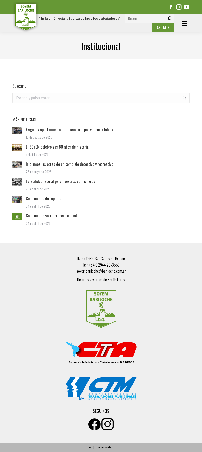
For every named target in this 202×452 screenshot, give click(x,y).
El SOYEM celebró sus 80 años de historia (57, 147)
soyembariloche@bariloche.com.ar (101, 271)
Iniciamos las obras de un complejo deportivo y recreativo (69, 164)
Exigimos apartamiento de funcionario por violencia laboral (70, 130)
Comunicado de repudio (43, 198)
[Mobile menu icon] (184, 23)
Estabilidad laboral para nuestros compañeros (60, 181)
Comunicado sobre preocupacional (51, 216)
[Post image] (17, 130)
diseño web (103, 447)
